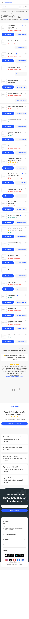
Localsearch (3, 11)
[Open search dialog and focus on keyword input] (2, 7)
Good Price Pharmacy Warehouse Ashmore (14, 376)
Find (9, 11)
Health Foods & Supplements (18, 11)
